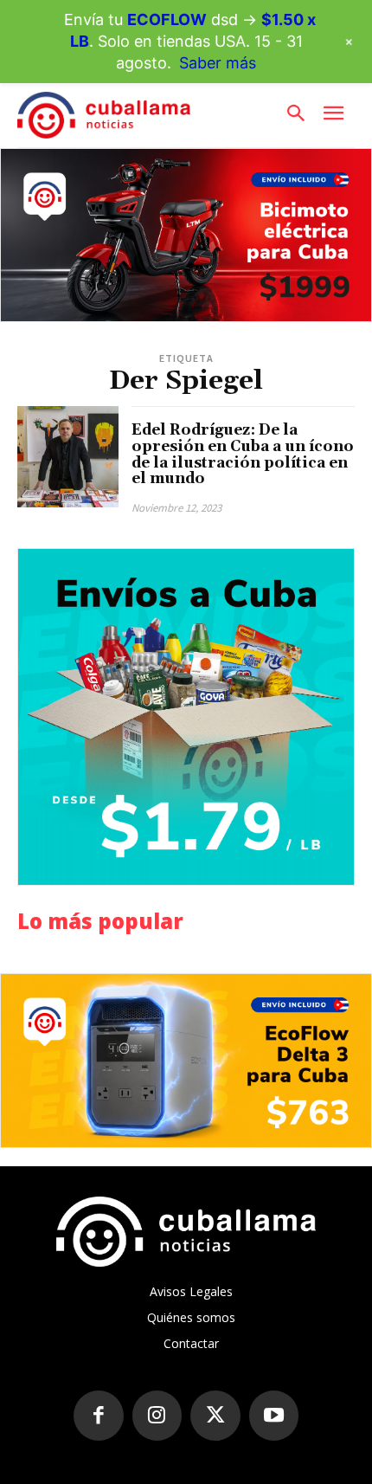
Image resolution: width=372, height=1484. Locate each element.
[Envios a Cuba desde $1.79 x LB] (186, 717)
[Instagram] (157, 1415)
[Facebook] (99, 1415)
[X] (215, 1415)
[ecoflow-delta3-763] (186, 1060)
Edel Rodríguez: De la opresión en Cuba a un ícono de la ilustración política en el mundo (242, 454)
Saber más (217, 63)
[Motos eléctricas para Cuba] (186, 235)
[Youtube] (274, 1415)
